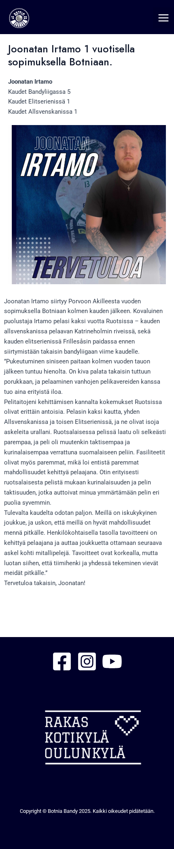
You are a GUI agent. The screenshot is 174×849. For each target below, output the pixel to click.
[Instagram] (87, 661)
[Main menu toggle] (163, 17)
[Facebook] (62, 661)
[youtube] (112, 661)
